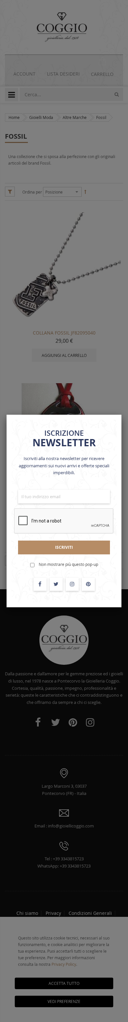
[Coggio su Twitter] (56, 584)
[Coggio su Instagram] (72, 584)
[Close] (121, 415)
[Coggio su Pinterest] (88, 584)
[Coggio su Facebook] (40, 584)
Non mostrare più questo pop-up (68, 564)
